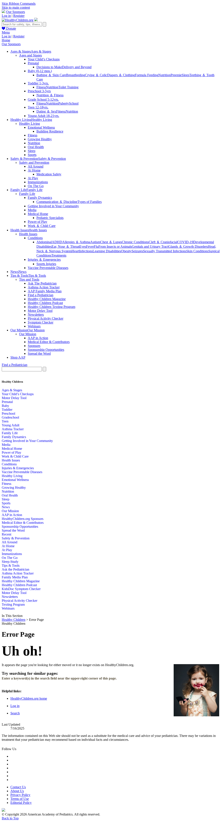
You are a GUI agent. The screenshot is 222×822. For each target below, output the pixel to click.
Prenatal (33, 63)
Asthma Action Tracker (44, 287)
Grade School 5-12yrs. (43, 99)
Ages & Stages (12, 390)
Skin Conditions (197, 251)
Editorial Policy (21, 802)
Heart (75, 251)
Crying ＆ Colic (96, 75)
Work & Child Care (15, 456)
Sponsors (34, 346)
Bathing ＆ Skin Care (51, 75)
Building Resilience (49, 131)
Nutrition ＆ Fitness (50, 95)
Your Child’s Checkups (44, 59)
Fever (90, 246)
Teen (5, 421)
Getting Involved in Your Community (53, 206)
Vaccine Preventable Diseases (48, 268)
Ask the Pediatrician (15, 569)
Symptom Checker (40, 322)
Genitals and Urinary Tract (150, 246)
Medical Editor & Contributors (49, 342)
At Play (33, 178)
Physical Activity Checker (45, 318)
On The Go (36, 186)
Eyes (82, 246)
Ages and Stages (30, 55)
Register (18, 16)
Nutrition (164, 75)
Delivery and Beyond (76, 67)
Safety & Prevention (15, 538)
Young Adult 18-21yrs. (43, 116)
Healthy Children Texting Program (51, 307)
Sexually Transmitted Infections (164, 251)
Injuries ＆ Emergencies (44, 259)
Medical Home (38, 214)
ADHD (57, 242)
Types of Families (89, 202)
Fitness (41, 87)
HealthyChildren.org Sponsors (22, 519)
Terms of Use (19, 799)
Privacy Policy (20, 795)
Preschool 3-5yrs (39, 91)
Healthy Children (13, 619)
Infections (86, 251)
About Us (17, 791)
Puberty (63, 103)
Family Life (27, 194)
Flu (96, 246)
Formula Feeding (146, 75)
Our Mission (27, 334)
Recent (6, 534)
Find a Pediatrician (40, 295)
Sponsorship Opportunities (46, 349)
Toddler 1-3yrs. (38, 83)
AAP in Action (38, 338)
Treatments (58, 255)
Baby (5, 406)
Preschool (8, 413)
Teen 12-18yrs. (38, 107)
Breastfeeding (75, 75)
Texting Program (13, 604)
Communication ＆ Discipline (56, 202)
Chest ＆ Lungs (111, 242)
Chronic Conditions (135, 242)
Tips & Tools (11, 565)
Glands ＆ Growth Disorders (188, 246)
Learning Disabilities (107, 251)
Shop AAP (17, 357)
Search (15, 713)
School (73, 103)
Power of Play (37, 221)
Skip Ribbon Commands (19, 3)
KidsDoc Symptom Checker (21, 589)
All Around (35, 166)
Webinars (34, 326)
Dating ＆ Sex (46, 111)
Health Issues (28, 234)
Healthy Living (29, 123)
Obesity (126, 251)
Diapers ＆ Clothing (121, 75)
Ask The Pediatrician (42, 283)
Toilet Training (68, 87)
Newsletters (36, 314)
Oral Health (36, 147)
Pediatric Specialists (50, 218)
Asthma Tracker (13, 429)
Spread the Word (39, 353)
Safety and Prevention (34, 162)
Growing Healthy (40, 139)
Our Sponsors (15, 12)
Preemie (176, 75)
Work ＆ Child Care (42, 226)
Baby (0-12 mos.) (40, 71)
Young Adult (10, 425)
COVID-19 (185, 242)
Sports (32, 155)
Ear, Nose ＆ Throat (65, 246)
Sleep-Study (10, 561)
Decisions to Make (49, 67)
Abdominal (44, 242)
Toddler (7, 409)
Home (6, 40)
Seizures (137, 251)
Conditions (35, 238)
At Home (34, 170)
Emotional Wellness (41, 127)
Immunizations (38, 182)
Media (32, 210)
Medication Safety (48, 174)
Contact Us (18, 787)
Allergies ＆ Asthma (76, 242)
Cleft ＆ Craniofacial (163, 242)
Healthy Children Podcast (45, 303)
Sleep (185, 75)
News (6, 507)
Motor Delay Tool (40, 310)
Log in (6, 16)
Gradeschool (10, 417)
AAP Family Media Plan (45, 291)
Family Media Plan (15, 577)
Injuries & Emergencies (18, 468)
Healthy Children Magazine (47, 299)
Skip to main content (16, 7)
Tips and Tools (29, 279)
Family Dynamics (40, 197)
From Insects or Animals (115, 246)
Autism (95, 242)
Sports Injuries (46, 264)
